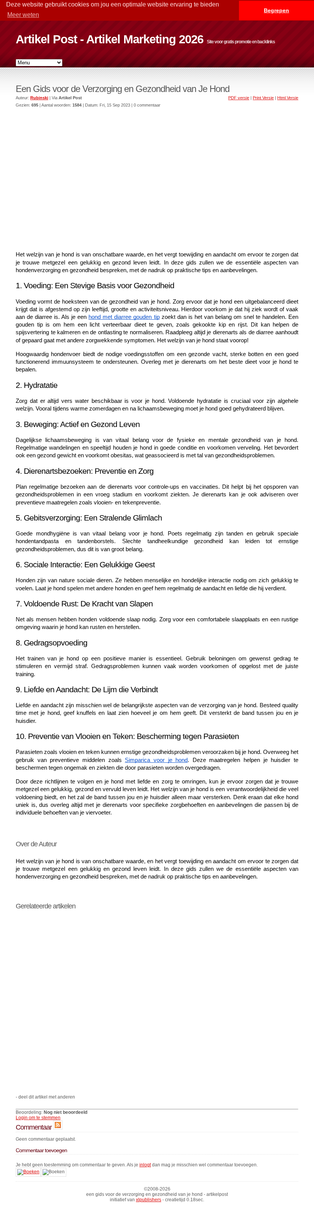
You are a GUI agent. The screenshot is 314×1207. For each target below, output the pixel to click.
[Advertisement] (157, 171)
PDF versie (238, 97)
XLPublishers (148, 1199)
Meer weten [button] (23, 14)
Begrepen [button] (276, 10)
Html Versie (287, 97)
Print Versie (263, 97)
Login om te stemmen (38, 1117)
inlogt (145, 1165)
